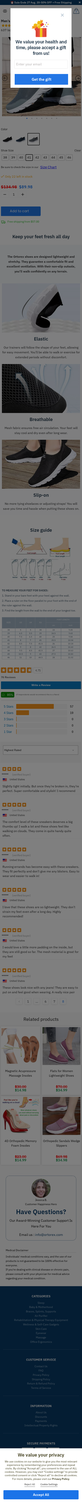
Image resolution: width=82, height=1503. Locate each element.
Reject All (29, 1484)
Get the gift (41, 79)
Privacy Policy (60, 1479)
